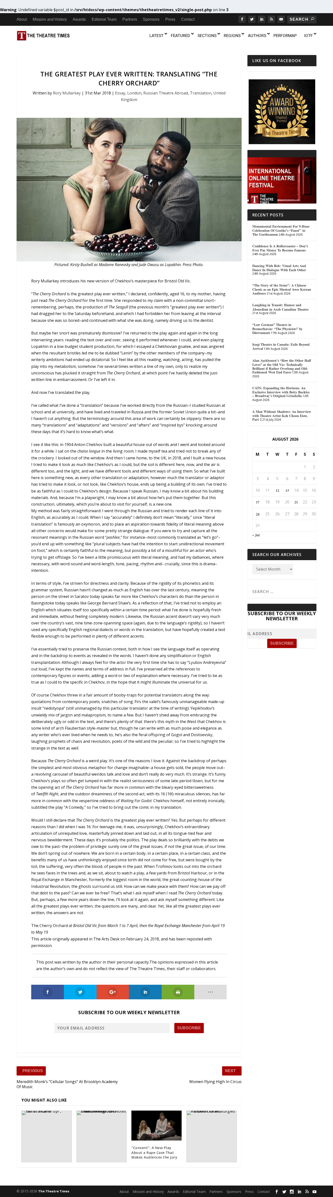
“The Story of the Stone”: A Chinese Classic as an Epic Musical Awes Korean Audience (281, 289)
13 (287, 490)
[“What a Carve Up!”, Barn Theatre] (46, 1136)
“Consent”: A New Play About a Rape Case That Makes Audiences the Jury (154, 1152)
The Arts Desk (106, 939)
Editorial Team (104, 19)
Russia (137, 412)
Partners (129, 19)
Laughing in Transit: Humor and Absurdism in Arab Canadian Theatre (280, 307)
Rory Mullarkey (67, 93)
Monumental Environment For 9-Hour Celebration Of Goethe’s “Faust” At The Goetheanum (281, 230)
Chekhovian (166, 346)
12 (277, 490)
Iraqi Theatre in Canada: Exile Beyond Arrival (281, 346)
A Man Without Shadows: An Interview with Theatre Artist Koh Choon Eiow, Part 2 (281, 415)
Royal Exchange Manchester (177, 925)
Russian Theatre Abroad (165, 93)
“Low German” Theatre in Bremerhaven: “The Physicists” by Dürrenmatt (277, 328)
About (22, 19)
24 (257, 514)
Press (170, 19)
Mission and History (50, 19)
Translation (200, 93)
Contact (188, 19)
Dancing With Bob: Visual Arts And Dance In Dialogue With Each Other (279, 267)
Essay (120, 93)
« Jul (256, 535)
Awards (79, 19)
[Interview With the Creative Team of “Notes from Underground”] (102, 1136)
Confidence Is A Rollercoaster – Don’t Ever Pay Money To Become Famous (280, 248)
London (134, 93)
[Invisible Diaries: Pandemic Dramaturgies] (211, 1136)
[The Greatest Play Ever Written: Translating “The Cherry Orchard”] (129, 189)
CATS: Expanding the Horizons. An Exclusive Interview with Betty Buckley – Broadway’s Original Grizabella (281, 392)
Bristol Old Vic (85, 925)
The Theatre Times (53, 1191)
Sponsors (151, 19)
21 (296, 502)
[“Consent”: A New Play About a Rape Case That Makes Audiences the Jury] (156, 1126)
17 (257, 502)
